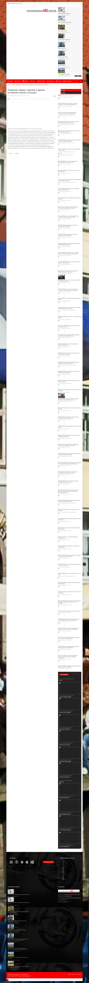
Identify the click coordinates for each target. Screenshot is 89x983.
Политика (51, 81)
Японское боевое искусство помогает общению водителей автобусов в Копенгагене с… (68, 399)
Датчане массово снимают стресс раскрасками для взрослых (69, 408)
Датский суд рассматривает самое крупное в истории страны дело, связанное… (68, 271)
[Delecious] (63, 879)
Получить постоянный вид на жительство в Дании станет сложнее (69, 149)
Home (13, 84)
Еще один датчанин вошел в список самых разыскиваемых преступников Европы (67, 472)
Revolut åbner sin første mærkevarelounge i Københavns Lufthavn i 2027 (17, 930)
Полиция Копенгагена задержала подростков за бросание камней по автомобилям (68, 647)
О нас (16, 3)
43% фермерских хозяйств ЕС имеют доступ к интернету (18, 958)
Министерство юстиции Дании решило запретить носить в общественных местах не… (68, 122)
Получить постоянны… (65, 777)
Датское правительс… (64, 797)
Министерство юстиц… (65, 729)
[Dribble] (63, 873)
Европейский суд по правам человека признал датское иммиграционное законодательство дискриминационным (68, 491)
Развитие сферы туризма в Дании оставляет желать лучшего (69, 426)
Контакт (20, 3)
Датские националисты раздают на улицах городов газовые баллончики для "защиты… (69, 555)
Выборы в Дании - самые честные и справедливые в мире (69, 299)
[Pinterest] (63, 870)
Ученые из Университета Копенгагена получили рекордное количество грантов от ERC (68, 216)
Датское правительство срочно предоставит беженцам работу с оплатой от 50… (67, 162)
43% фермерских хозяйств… (64, 74)
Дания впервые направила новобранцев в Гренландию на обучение (17, 921)
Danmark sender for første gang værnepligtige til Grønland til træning (18, 912)
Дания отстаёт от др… (65, 744)
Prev (77, 76)
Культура (33, 81)
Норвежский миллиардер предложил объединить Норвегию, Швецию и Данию (69, 372)
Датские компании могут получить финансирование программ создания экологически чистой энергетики (69, 602)
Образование (68, 81)
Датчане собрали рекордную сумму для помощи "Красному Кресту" (68, 381)
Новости (67, 15)
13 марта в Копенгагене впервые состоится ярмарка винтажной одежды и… (67, 235)
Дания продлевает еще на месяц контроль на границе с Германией (68, 344)
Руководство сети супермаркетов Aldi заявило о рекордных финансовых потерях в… (68, 362)
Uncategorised (70, 97)
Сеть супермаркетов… (64, 846)
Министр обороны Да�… (65, 697)
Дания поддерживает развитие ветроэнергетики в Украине (18, 903)
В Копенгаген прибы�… (65, 712)
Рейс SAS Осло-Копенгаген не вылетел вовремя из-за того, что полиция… (69, 565)
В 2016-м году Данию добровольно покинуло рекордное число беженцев (68, 225)
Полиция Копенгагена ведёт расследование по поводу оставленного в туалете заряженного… (68, 628)
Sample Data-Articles (71, 115)
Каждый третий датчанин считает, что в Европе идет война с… (69, 317)
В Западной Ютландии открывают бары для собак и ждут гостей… (69, 519)
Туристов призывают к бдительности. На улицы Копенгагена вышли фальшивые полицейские (68, 253)
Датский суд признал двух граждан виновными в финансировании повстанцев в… (68, 501)
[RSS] (63, 861)
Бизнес (67, 49)
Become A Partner (48, 862)
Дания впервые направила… (64, 39)
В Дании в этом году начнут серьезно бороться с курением (69, 510)
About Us (60, 153)
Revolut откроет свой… (63, 56)
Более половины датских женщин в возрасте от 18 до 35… (69, 574)
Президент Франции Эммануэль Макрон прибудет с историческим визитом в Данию (69, 140)
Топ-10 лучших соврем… (65, 830)
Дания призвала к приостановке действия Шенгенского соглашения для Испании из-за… (18, 948)
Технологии (42, 81)
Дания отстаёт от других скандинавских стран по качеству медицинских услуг (69, 131)
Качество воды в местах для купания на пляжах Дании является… (68, 171)
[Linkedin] (63, 868)
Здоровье (69, 133)
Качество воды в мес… (65, 814)
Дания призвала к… (62, 65)
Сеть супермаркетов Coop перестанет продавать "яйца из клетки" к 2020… (69, 189)
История (59, 81)
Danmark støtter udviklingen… (64, 13)
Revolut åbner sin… (62, 48)
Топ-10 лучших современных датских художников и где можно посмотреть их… (69, 180)
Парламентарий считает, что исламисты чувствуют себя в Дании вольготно (69, 280)
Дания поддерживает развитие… (65, 22)
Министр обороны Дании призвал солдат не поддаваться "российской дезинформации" (68, 104)
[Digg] (63, 875)
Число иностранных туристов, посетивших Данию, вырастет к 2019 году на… (69, 262)
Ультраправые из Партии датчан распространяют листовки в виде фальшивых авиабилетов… (68, 619)
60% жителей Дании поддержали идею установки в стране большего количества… (69, 666)
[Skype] (63, 876)
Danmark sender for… (63, 30)
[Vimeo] (63, 878)
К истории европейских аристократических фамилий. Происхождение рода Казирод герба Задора (69, 463)
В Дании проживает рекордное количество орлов (68, 611)
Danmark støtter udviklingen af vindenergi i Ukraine (18, 894)
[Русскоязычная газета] (42, 10)
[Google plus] (63, 865)
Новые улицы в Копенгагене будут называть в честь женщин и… (69, 198)
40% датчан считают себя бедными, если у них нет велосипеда (69, 592)
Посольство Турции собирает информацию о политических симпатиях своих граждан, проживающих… (68, 657)
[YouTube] (63, 867)
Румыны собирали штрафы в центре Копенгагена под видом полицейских (69, 436)
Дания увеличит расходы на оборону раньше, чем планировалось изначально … (19, 967)
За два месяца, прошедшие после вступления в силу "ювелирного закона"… (68, 353)
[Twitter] (63, 864)
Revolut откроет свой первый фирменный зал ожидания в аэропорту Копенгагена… (18, 939)
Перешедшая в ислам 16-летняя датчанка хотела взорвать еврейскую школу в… (69, 244)
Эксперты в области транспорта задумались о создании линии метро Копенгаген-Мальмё (68, 289)
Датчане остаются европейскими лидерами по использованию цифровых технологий (68, 207)
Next (80, 76)
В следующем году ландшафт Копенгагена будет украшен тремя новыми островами (69, 335)
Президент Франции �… (65, 761)
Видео (13, 3)
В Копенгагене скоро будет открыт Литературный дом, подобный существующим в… (69, 638)
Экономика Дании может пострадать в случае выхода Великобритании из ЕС (68, 481)
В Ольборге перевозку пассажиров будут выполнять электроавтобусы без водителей (69, 454)
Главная (9, 3)
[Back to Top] (7, 980)
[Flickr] (63, 872)
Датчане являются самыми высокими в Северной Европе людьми (69, 528)
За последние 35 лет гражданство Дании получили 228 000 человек (69, 583)
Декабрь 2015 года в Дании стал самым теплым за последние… (69, 390)
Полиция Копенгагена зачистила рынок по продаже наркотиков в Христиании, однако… (69, 308)
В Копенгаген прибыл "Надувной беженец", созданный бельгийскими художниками (67, 113)
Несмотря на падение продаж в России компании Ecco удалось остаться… (69, 326)
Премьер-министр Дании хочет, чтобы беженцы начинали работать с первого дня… (68, 417)
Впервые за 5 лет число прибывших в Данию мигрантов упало (68, 537)
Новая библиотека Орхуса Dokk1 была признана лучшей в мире (68, 546)
